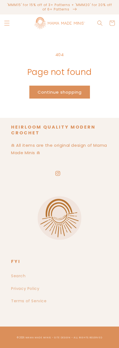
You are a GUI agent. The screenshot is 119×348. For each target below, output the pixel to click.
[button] (7, 23)
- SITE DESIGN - (63, 337)
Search (18, 276)
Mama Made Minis (38, 337)
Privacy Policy (25, 288)
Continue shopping (60, 92)
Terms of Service (29, 301)
